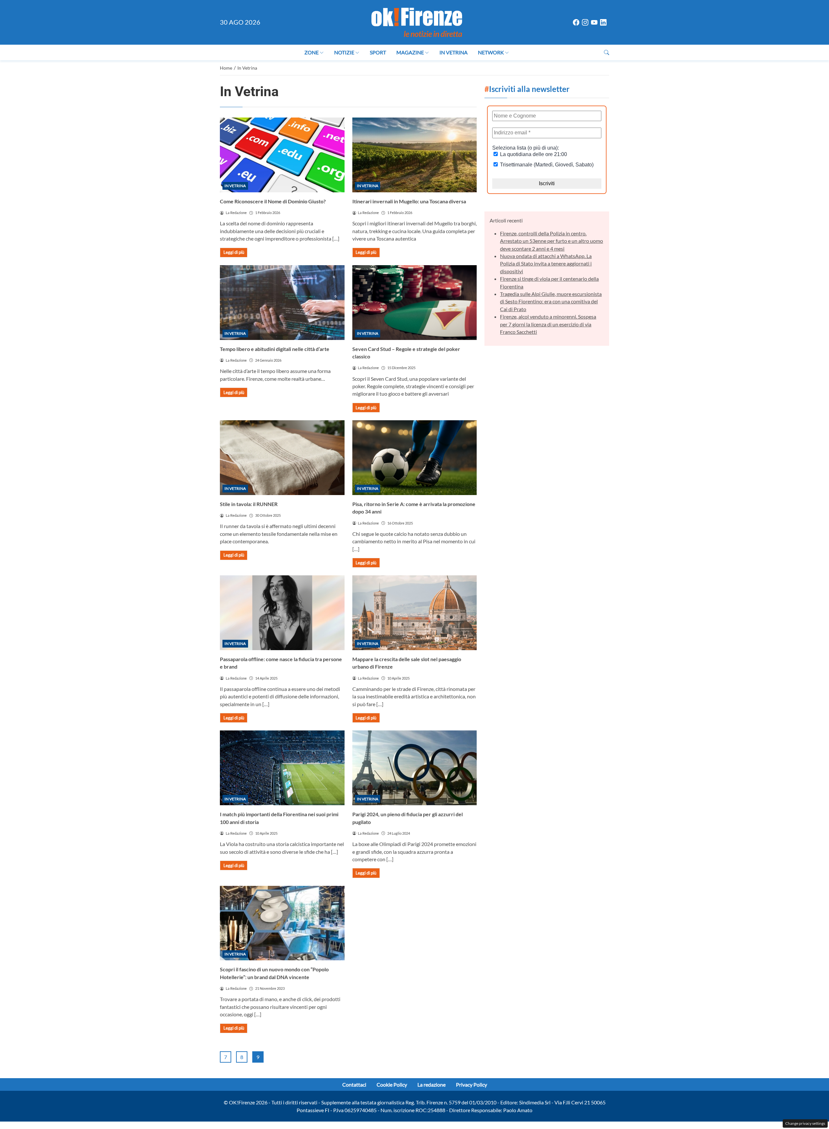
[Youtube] (594, 22)
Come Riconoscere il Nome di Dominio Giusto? (273, 201)
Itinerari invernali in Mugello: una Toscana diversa (409, 201)
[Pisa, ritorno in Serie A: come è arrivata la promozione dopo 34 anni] (414, 457)
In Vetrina (453, 52)
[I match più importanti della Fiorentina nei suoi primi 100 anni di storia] (282, 767)
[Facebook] (576, 22)
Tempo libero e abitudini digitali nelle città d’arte (274, 349)
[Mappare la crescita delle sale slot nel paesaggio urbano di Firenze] (414, 612)
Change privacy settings (805, 1123)
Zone (311, 52)
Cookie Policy (392, 1084)
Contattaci (354, 1084)
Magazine (410, 52)
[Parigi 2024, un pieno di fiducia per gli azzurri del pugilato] (414, 767)
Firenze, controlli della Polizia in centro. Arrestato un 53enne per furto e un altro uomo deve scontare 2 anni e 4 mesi (551, 241)
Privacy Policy (471, 1084)
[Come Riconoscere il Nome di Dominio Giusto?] (282, 155)
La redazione (431, 1084)
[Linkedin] (603, 22)
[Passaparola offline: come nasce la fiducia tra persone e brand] (282, 612)
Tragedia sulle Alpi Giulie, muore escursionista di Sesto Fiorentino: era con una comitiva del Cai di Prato (551, 301)
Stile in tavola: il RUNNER (249, 504)
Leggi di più (233, 252)
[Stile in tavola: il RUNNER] (282, 457)
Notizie (344, 52)
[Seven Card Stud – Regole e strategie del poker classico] (414, 302)
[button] (606, 52)
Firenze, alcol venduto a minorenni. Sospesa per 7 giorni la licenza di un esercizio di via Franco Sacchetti (548, 324)
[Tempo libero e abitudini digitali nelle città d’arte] (282, 302)
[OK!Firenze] (416, 21)
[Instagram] (585, 22)
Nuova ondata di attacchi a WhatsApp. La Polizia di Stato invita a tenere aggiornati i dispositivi (546, 263)
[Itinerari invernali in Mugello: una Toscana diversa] (414, 155)
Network (491, 52)
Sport (378, 52)
